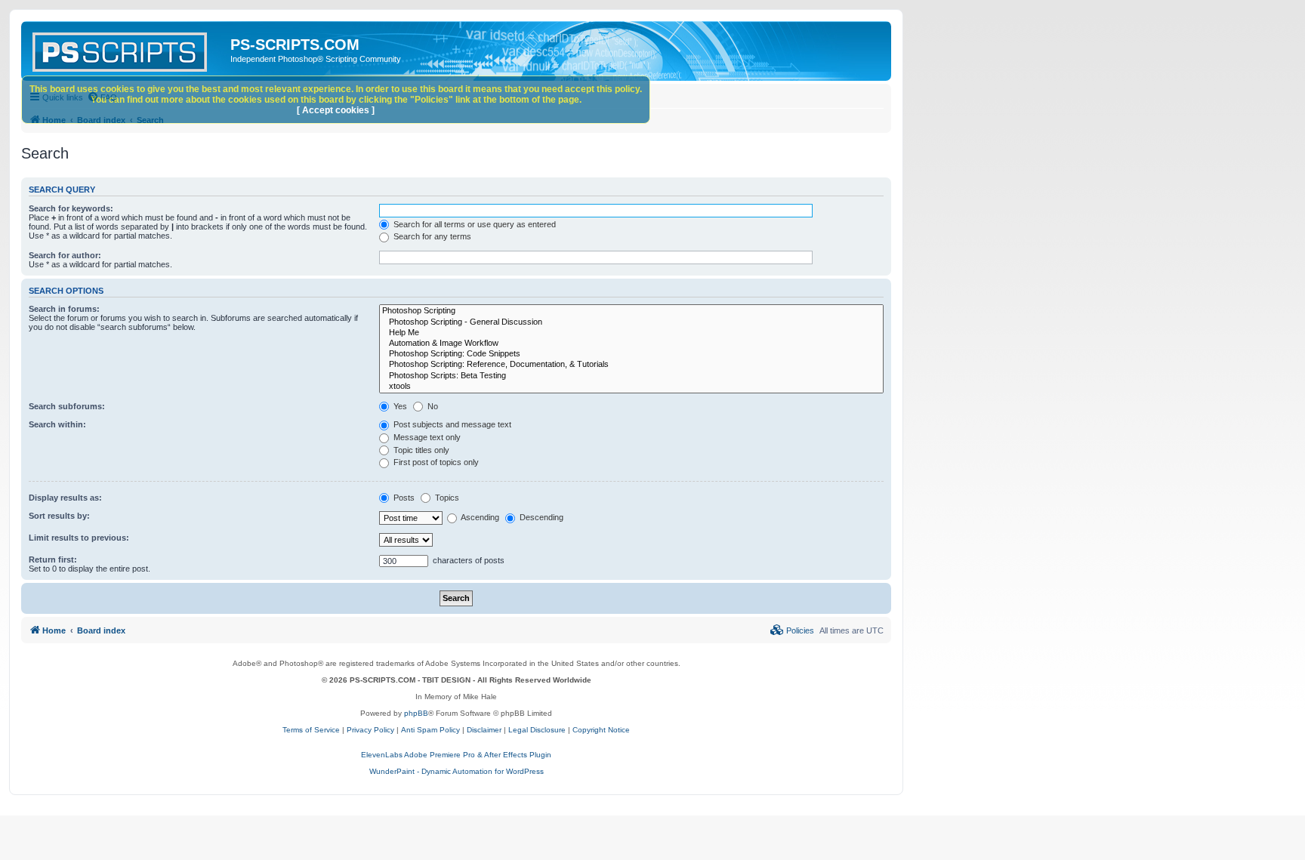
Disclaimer (484, 730)
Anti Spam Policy (430, 730)
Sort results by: (59, 515)
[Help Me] (631, 333)
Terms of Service (311, 730)
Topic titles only (420, 450)
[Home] (127, 49)
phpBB (416, 713)
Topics (446, 497)
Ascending (479, 517)
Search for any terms (431, 236)
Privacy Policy (370, 730)
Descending (540, 517)
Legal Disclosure (537, 730)
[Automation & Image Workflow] (631, 343)
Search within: (57, 424)
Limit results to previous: (79, 537)
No (431, 406)
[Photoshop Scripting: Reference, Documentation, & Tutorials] (631, 364)
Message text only (426, 437)
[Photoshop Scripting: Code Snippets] (631, 354)
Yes (399, 406)
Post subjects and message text (451, 424)
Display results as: (65, 497)
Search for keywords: (71, 208)
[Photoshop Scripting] (631, 311)
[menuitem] (792, 630)
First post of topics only (435, 462)
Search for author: (65, 255)
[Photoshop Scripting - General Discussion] (631, 322)
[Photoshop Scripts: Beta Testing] (631, 376)
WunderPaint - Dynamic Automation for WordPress (456, 771)
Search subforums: (67, 406)
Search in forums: (64, 308)
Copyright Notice (601, 730)
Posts (403, 497)
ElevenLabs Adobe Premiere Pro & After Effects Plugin (456, 755)
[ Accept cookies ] (336, 110)
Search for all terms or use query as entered (473, 224)
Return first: (53, 559)
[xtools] (631, 386)
